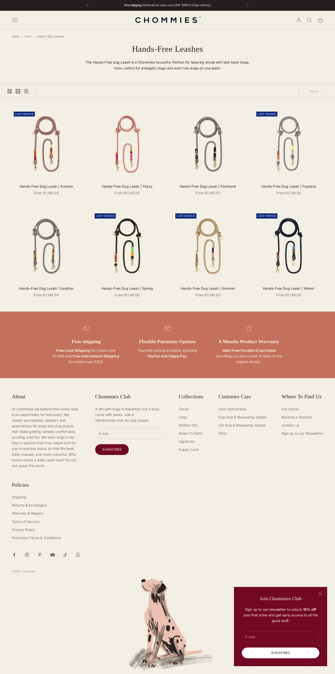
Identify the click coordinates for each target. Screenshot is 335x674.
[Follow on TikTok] (65, 554)
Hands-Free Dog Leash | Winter (289, 288)
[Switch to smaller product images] (18, 91)
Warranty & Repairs (27, 513)
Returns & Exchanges (29, 505)
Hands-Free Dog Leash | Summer (208, 288)
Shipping (19, 497)
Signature (186, 441)
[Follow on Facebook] (14, 554)
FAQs (222, 433)
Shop (28, 36)
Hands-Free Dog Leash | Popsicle (288, 186)
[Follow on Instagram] (27, 554)
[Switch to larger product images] (9, 91)
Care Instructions (232, 409)
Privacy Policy (23, 530)
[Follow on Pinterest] (39, 554)
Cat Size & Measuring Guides (242, 425)
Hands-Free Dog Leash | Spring (127, 288)
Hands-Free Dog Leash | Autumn (46, 186)
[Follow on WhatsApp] (78, 554)
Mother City (188, 425)
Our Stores (290, 409)
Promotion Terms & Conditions (36, 538)
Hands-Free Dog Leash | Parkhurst (208, 186)
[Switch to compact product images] (26, 91)
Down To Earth (191, 433)
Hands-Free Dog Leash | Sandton (46, 288)
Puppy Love (188, 449)
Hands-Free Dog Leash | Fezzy (127, 186)
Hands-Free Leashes (50, 36)
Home (15, 36)
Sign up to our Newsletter (302, 433)
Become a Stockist (297, 417)
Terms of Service (25, 521)
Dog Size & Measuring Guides (242, 417)
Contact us (290, 425)
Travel (184, 409)
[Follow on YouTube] (52, 554)
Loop (183, 417)
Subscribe (280, 653)
